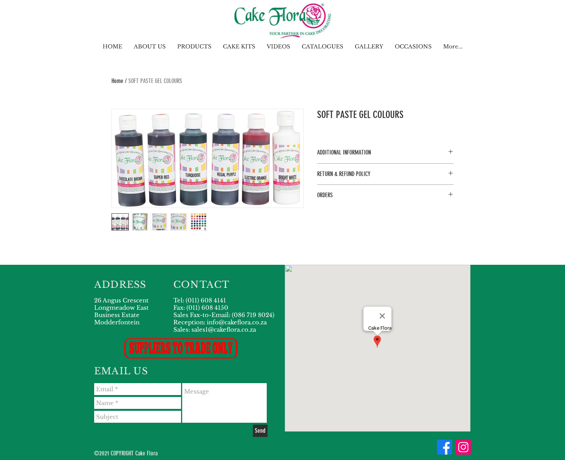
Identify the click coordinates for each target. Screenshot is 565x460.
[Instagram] (463, 447)
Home (117, 81)
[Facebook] (444, 447)
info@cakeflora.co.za (237, 322)
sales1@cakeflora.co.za (223, 329)
